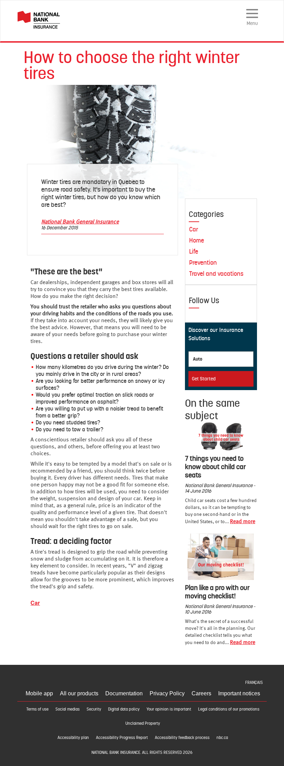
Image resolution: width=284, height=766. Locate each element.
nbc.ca (222, 737)
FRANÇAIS (254, 682)
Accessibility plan (73, 737)
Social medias (67, 709)
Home (196, 240)
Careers (201, 693)
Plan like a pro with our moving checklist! (217, 591)
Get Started (204, 379)
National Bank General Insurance (80, 222)
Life (193, 251)
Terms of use (37, 709)
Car (35, 603)
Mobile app (39, 693)
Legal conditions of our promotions (228, 709)
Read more (242, 522)
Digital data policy (124, 709)
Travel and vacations (216, 274)
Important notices (239, 693)
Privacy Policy (167, 693)
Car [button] (193, 229)
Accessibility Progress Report (122, 737)
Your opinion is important (169, 709)
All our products (79, 693)
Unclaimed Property (142, 723)
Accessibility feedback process (182, 737)
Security (94, 709)
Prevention (203, 262)
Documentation (124, 693)
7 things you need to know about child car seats (215, 466)
